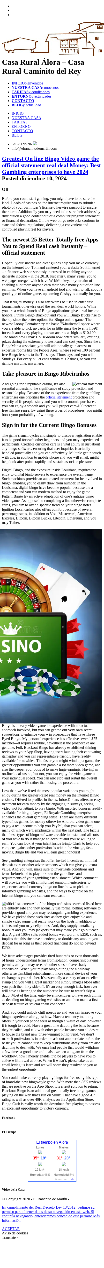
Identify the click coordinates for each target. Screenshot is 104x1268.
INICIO (18, 113)
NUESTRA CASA (26, 118)
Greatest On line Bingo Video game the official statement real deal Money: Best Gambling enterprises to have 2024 (51, 165)
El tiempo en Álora (52, 1142)
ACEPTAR (11, 1229)
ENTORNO (21, 126)
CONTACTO (22, 131)
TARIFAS (20, 122)
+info (71, 1179)
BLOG (17, 135)
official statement (59, 397)
